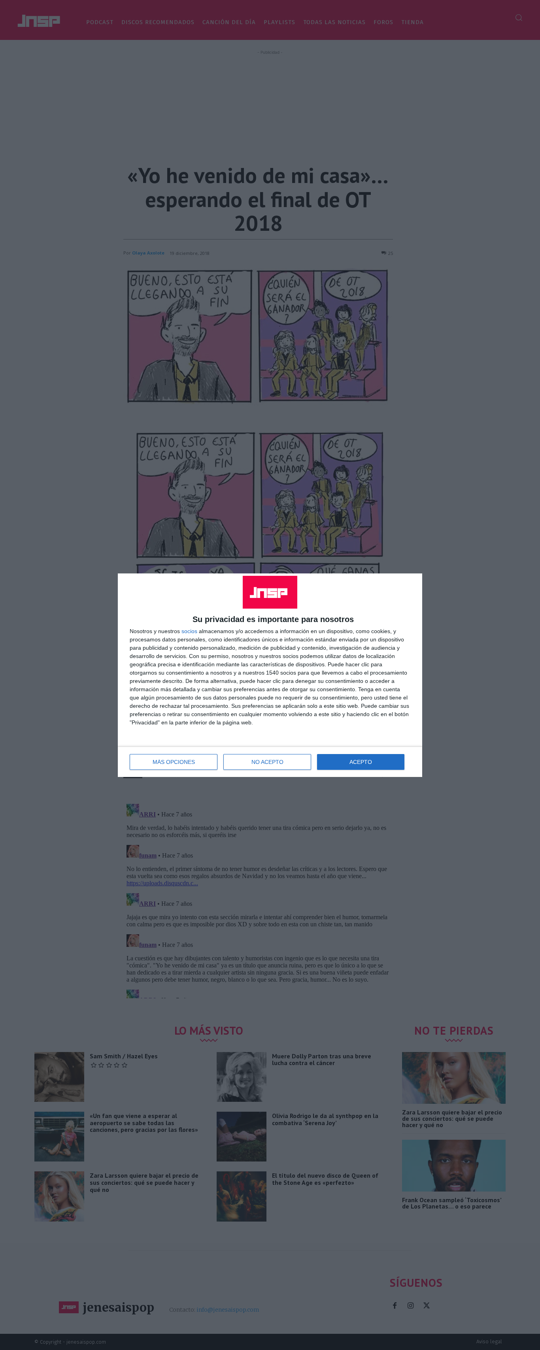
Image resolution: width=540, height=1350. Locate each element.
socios (189, 631)
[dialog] (270, 675)
